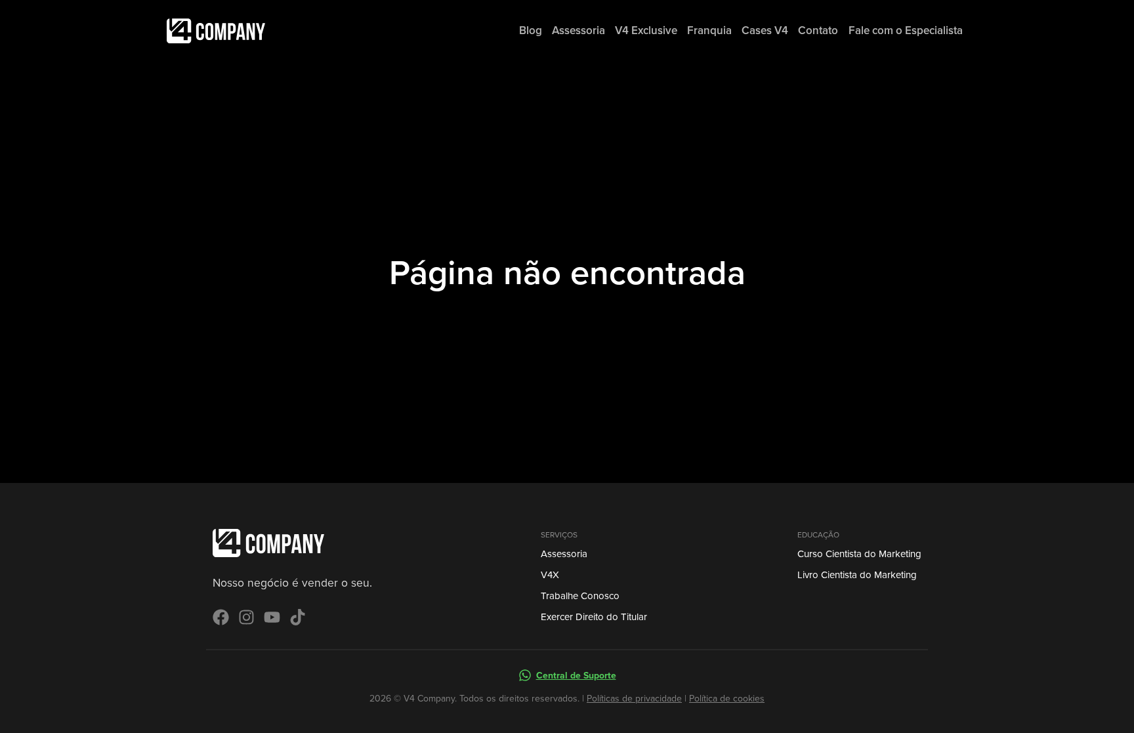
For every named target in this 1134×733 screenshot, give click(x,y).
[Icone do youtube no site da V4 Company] (272, 617)
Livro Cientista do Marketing (857, 575)
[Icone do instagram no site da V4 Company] (246, 617)
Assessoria (564, 554)
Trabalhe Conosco (580, 596)
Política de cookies (727, 698)
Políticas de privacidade (634, 698)
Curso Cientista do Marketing (859, 554)
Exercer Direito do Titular (594, 617)
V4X (550, 575)
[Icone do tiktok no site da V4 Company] (297, 617)
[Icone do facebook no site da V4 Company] (221, 617)
